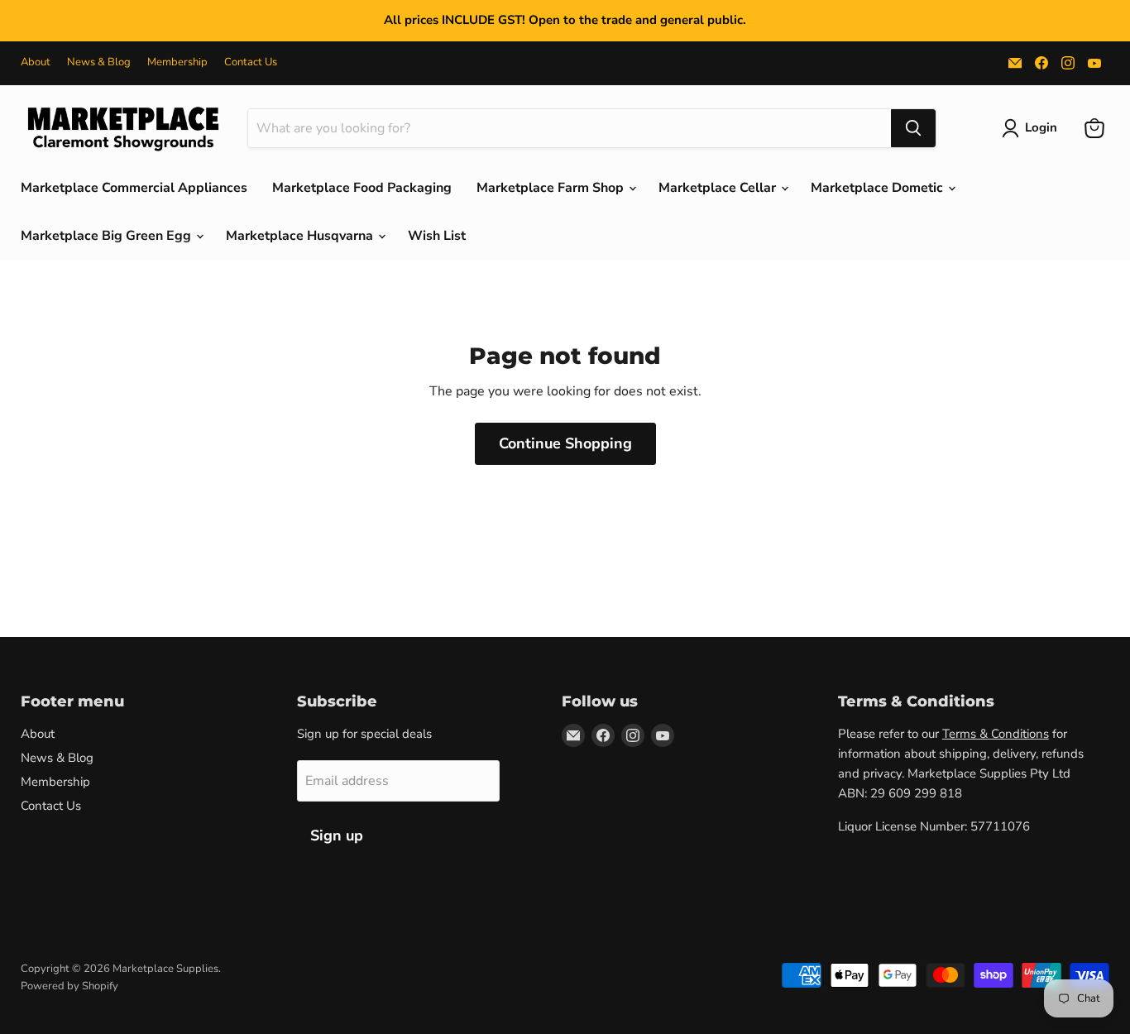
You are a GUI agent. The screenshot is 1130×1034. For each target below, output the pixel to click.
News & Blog (99, 62)
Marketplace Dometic (878, 188)
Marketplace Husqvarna (301, 236)
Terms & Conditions (995, 733)
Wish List (437, 236)
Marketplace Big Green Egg (107, 236)
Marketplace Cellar (718, 188)
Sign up (336, 835)
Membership (177, 62)
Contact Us (250, 62)
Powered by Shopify (69, 986)
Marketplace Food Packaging (362, 188)
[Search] (913, 128)
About (35, 62)
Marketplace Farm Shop (551, 188)
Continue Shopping (565, 443)
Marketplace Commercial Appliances (134, 188)
